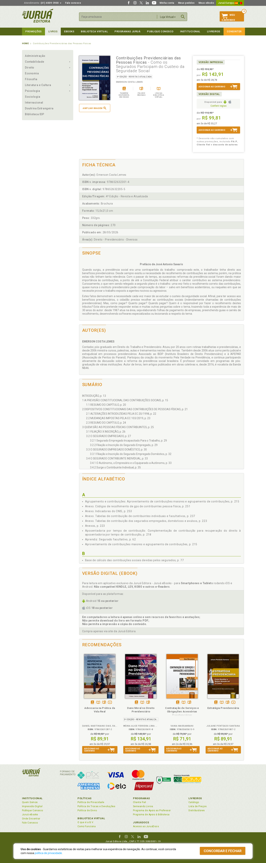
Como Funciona (87, 826)
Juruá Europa (226, 3)
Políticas (85, 798)
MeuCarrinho (228, 17)
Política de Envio (87, 810)
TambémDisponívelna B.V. (98, 702)
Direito (29, 67)
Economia (32, 73)
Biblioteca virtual (94, 31)
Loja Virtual (167, 16)
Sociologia (32, 96)
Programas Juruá (127, 31)
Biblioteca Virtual (91, 818)
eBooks (69, 31)
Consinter (234, 31)
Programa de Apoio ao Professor (152, 810)
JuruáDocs (141, 822)
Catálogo (193, 802)
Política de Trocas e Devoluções (96, 806)
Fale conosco (73, 3)
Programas (141, 798)
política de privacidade (48, 853)
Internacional (34, 102)
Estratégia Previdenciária (223, 708)
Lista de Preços (197, 806)
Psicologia (32, 90)
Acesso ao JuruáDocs (146, 826)
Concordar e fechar (222, 851)
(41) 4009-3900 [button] (41, 3)
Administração (35, 55)
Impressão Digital (32, 806)
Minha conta (167, 3)
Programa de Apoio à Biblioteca (151, 814)
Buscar (183, 17)
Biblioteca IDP (34, 114)
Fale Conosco (30, 822)
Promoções (33, 31)
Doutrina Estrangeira (39, 108)
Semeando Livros (143, 806)
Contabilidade (34, 61)
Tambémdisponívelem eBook (92, 702)
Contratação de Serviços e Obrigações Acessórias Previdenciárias (182, 711)
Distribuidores (196, 810)
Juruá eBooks (30, 814)
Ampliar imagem (92, 108)
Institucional (190, 31)
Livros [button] (52, 31)
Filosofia (31, 79)
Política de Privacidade (91, 802)
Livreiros (213, 31)
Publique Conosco (160, 31)
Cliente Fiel (139, 802)
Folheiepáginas (104, 702)
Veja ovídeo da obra (110, 702)
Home (25, 43)
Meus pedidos (186, 3)
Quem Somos (30, 802)
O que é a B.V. (86, 822)
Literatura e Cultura (38, 85)
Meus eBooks (206, 3)
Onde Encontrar (31, 818)
